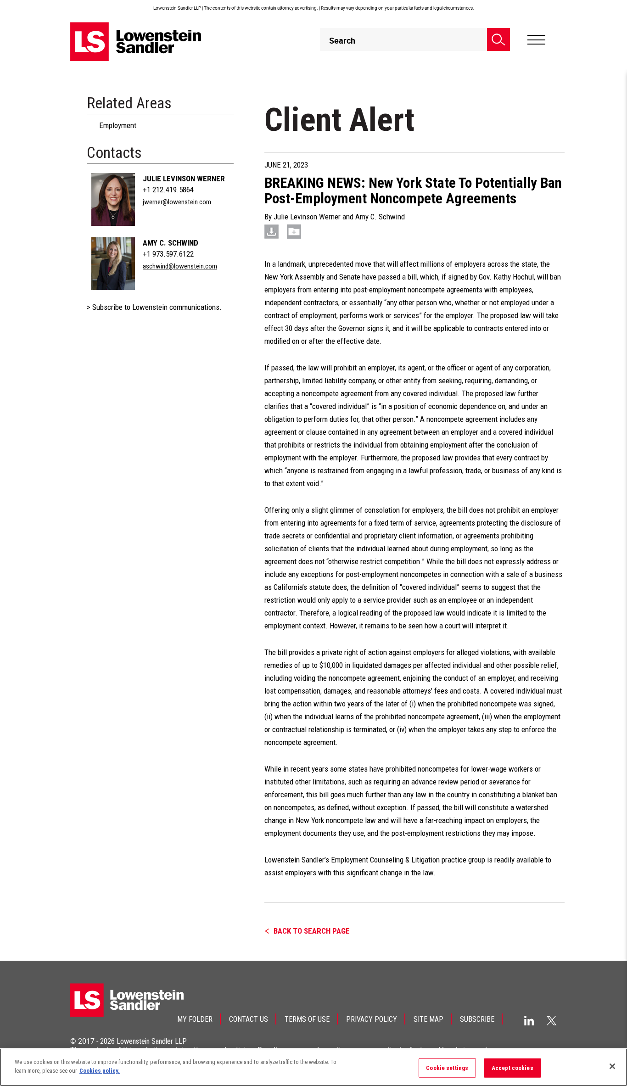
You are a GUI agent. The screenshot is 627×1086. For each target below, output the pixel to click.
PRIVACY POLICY (371, 1019)
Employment (117, 125)
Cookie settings (447, 1067)
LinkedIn (529, 1020)
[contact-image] (113, 199)
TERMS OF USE (307, 1019)
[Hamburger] (536, 40)
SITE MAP (428, 1019)
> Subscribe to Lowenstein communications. (154, 307)
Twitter (552, 1020)
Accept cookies (512, 1067)
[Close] (612, 1066)
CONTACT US (248, 1019)
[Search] (498, 39)
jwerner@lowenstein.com (177, 202)
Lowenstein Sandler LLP (152, 1041)
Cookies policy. (99, 1070)
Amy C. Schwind (170, 242)
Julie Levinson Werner (184, 178)
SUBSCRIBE (477, 1019)
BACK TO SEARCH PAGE (312, 930)
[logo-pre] (136, 41)
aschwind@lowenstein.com (180, 266)
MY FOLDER (195, 1019)
